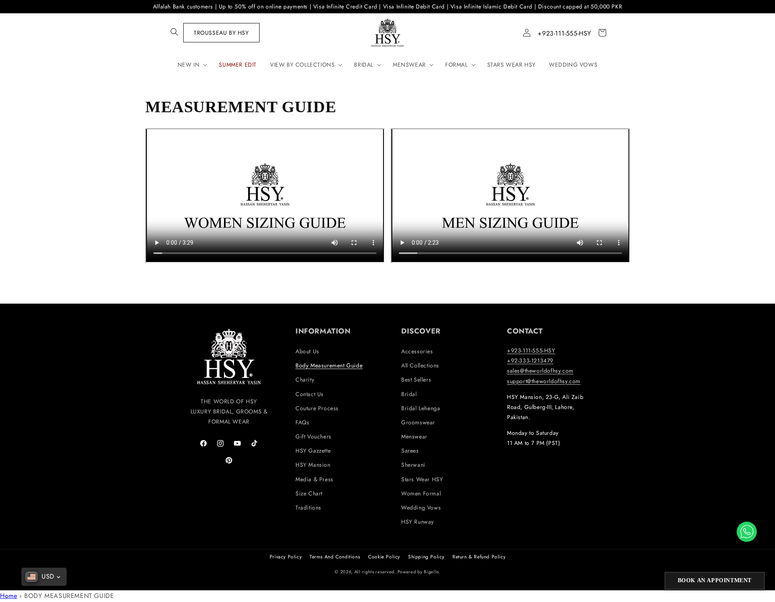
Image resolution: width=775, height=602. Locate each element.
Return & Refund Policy (478, 556)
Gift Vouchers (313, 436)
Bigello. (432, 571)
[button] (174, 32)
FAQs (302, 422)
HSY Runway (417, 522)
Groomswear (418, 422)
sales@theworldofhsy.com (540, 371)
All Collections (420, 365)
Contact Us (309, 394)
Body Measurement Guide (328, 365)
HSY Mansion (313, 465)
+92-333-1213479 (530, 361)
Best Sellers (416, 379)
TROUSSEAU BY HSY (221, 33)
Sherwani (413, 465)
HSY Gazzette (313, 451)
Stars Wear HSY (422, 479)
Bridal (409, 394)
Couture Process (317, 408)
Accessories (417, 351)
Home (8, 595)
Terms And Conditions (335, 556)
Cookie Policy (384, 556)
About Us (307, 351)
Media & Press (314, 479)
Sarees (410, 451)
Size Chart (309, 493)
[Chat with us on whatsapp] (747, 532)
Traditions (308, 507)
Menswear (414, 436)
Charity (304, 379)
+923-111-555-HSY (564, 33)
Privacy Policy (286, 556)
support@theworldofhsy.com (543, 381)
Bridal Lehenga (420, 408)
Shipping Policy (426, 556)
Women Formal (421, 493)
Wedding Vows (421, 507)
